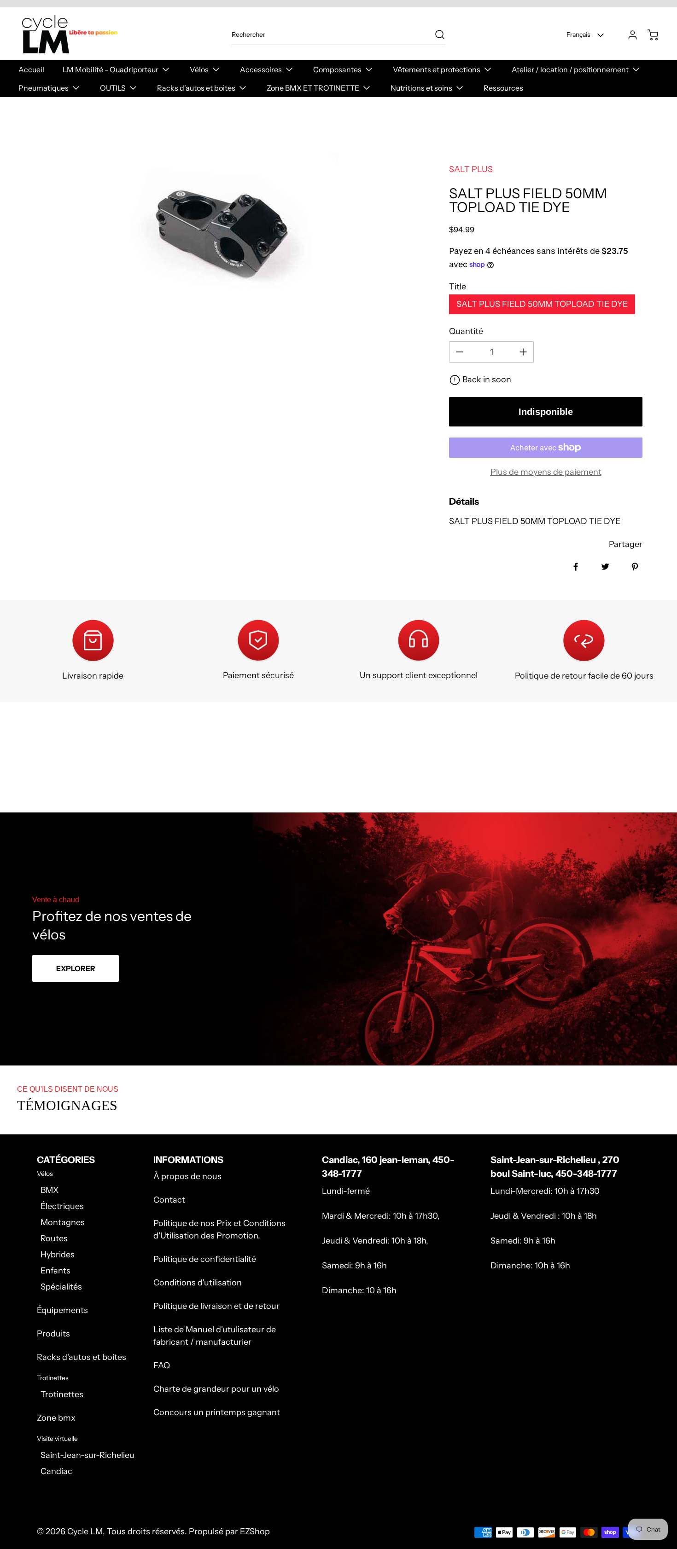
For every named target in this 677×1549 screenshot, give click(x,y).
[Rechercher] (435, 34)
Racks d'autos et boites (81, 1357)
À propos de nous (187, 1176)
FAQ (161, 1365)
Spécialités (61, 1287)
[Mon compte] (628, 35)
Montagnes (63, 1222)
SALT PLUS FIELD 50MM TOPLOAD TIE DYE (542, 304)
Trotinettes (62, 1394)
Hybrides (58, 1255)
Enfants (55, 1271)
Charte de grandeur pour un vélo (216, 1389)
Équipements (62, 1310)
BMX (49, 1190)
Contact (169, 1200)
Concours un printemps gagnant (216, 1412)
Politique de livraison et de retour (216, 1306)
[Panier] (648, 35)
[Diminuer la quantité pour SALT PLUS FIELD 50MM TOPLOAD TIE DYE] (459, 352)
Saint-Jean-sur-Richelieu (87, 1455)
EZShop (255, 1531)
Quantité (466, 331)
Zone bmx (56, 1418)
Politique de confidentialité (204, 1259)
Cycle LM (85, 1531)
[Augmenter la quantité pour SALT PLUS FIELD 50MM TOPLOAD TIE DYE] (523, 352)
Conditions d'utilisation (197, 1283)
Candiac (56, 1471)
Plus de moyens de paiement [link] (545, 472)
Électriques (62, 1206)
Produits (53, 1334)
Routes (54, 1238)
